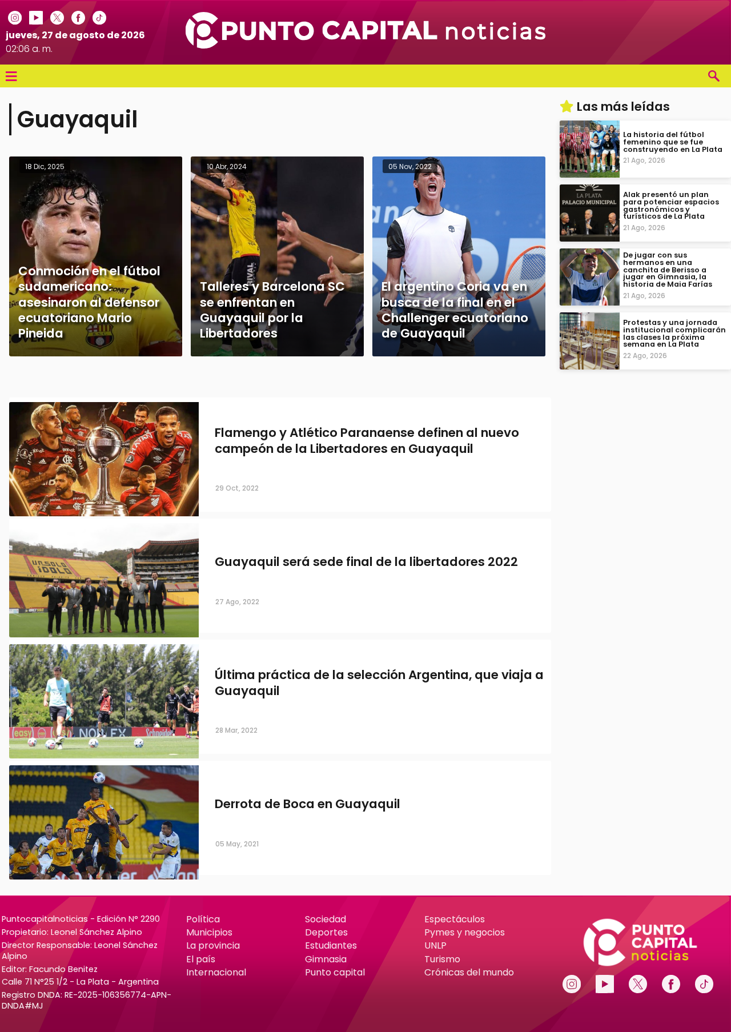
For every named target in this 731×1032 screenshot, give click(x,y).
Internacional (216, 972)
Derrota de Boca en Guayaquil (307, 804)
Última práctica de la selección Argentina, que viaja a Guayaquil (379, 683)
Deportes (326, 932)
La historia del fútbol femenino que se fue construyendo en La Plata (672, 142)
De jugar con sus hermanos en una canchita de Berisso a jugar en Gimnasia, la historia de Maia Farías (667, 269)
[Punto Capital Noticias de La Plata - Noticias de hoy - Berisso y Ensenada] (365, 45)
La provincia (213, 945)
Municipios (209, 932)
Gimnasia (326, 959)
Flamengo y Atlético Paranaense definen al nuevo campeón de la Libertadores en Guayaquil (367, 440)
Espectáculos (454, 919)
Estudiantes (331, 945)
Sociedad (325, 919)
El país (200, 959)
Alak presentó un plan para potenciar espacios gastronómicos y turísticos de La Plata (671, 205)
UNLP (435, 945)
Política (203, 919)
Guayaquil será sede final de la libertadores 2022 (366, 562)
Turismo (442, 959)
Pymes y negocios (464, 932)
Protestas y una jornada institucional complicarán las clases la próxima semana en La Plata (674, 333)
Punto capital (335, 972)
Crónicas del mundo (469, 972)
